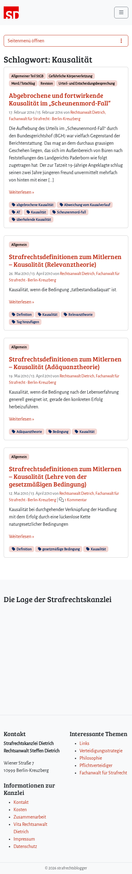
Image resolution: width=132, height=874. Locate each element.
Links (84, 743)
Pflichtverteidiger (96, 765)
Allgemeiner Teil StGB (27, 76)
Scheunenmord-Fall (71, 212)
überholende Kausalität (33, 219)
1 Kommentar (76, 500)
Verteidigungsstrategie (101, 750)
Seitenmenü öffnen (26, 40)
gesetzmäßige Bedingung (61, 549)
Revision (47, 83)
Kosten (20, 809)
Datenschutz (25, 846)
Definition (24, 314)
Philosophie (91, 758)
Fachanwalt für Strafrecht (103, 772)
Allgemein (19, 244)
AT (18, 212)
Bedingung (60, 431)
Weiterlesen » (21, 192)
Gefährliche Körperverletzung (70, 76)
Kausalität (38, 212)
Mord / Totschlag (23, 83)
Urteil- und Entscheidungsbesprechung (87, 83)
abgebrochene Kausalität (34, 205)
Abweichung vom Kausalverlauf (87, 205)
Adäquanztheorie (29, 431)
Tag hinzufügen (27, 322)
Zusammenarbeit (30, 817)
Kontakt (21, 802)
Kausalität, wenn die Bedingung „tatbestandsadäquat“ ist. (63, 289)
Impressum (24, 839)
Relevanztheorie (80, 314)
